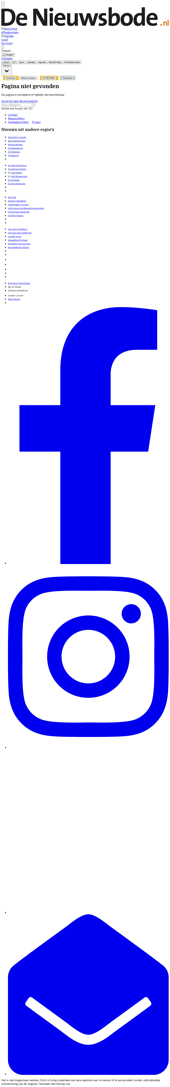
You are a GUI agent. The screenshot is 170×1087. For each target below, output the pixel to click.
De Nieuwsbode (15, 148)
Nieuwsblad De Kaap (18, 240)
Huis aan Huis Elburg (17, 229)
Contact (13, 115)
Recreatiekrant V (15, 247)
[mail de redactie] (88, 1074)
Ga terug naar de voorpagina (19, 101)
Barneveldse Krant (16, 141)
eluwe (26, 247)
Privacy (36, 122)
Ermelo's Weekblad (17, 201)
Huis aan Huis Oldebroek (20, 232)
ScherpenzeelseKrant (18, 290)
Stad (13, 176)
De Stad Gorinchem (17, 169)
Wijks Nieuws (14, 299)
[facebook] (88, 563)
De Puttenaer (14, 151)
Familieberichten (18, 122)
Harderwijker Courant (18, 204)
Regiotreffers (16, 118)
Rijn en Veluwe (14, 287)
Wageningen (21, 176)
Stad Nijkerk (16, 172)
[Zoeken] (34, 105)
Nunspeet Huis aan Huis (19, 243)
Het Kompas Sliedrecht (18, 212)
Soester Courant (15, 295)
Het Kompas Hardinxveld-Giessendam (26, 208)
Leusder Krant (14, 236)
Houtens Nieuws (15, 215)
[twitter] (88, 912)
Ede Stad (12, 197)
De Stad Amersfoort (17, 165)
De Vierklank (14, 180)
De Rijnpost (13, 155)
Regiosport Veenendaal (19, 283)
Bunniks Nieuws (15, 144)
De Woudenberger (17, 183)
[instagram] (88, 747)
